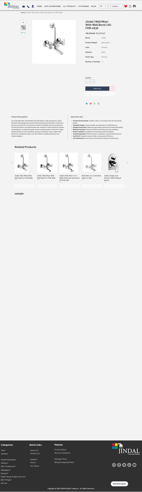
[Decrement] (87, 81)
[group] (69, 170)
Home (23, 13)
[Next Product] (127, 162)
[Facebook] (119, 465)
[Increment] (93, 81)
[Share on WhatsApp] (94, 103)
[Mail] (23, 6)
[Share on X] (98, 103)
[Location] (33, 6)
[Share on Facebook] (86, 103)
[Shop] (130, 6)
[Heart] (125, 6)
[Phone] (28, 7)
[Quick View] (25, 163)
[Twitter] (124, 465)
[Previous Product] (11, 162)
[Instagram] (114, 465)
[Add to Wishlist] (112, 88)
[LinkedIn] (129, 465)
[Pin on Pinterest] (90, 103)
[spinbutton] (90, 81)
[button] (52, 6)
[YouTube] (134, 465)
